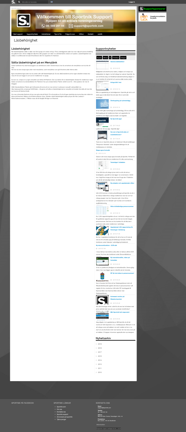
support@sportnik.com (104, 408)
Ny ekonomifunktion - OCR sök (106, 245)
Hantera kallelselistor (117, 62)
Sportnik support (16, 8)
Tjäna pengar (61, 419)
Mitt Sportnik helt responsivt (119, 312)
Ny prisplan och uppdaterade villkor (122, 183)
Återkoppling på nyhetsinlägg (120, 100)
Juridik (100, 34)
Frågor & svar (70, 34)
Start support (18, 34)
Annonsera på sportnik (64, 417)
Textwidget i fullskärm (117, 162)
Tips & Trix (57, 34)
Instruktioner (46, 34)
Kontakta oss (61, 412)
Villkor (81, 34)
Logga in (132, 2)
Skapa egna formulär (103, 150)
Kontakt (91, 34)
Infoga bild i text (115, 82)
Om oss (59, 409)
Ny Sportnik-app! (116, 119)
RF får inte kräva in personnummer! (122, 273)
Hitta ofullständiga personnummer (121, 206)
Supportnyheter (32, 34)
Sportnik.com (61, 407)
